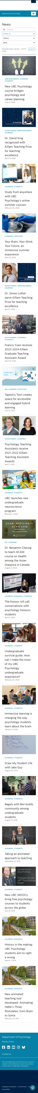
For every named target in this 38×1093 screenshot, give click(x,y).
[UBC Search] (33, 2)
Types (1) (7, 34)
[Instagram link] (19, 1048)
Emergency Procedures (9, 1086)
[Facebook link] (4, 1048)
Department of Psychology (11, 13)
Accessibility (6, 1089)
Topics (6, 38)
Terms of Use (22, 1086)
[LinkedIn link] (9, 1048)
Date (5, 43)
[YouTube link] (14, 1048)
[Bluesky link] (24, 1048)
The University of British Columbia (14, 4)
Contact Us (6, 1054)
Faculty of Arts (8, 1042)
